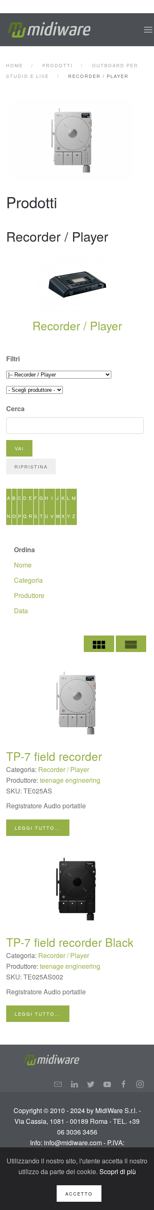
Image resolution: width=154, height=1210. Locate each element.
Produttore (29, 595)
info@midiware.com (73, 1142)
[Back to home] (49, 29)
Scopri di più (117, 1171)
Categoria (28, 580)
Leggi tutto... (38, 827)
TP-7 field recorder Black (69, 942)
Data (21, 610)
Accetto (79, 1193)
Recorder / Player (77, 325)
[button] (148, 29)
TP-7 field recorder (54, 756)
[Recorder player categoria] (78, 140)
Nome (23, 565)
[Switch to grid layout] (99, 644)
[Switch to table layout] (131, 644)
